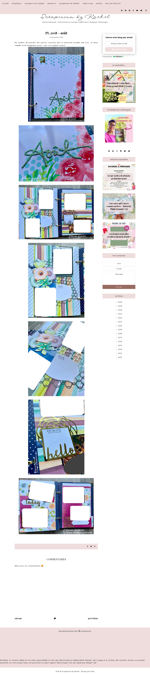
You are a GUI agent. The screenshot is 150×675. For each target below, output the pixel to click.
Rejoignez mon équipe (34, 3)
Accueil (5, 3)
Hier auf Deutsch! (113, 3)
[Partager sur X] (91, 546)
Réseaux (50, 3)
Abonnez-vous (119, 49)
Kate (92, 671)
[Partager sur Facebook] (87, 546)
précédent (93, 618)
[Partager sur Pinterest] (94, 546)
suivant (18, 618)
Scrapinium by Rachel (75, 17)
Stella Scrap (87, 3)
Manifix (99, 3)
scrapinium (86, 631)
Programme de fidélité (69, 3)
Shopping (16, 3)
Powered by (107, 57)
